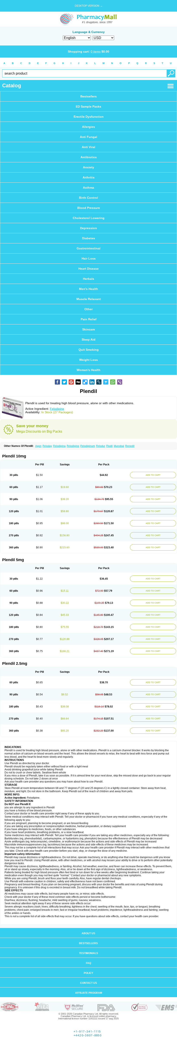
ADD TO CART (153, 475)
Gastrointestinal (88, 248)
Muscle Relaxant (88, 299)
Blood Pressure (88, 208)
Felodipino (73, 445)
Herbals (88, 278)
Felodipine (57, 408)
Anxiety (88, 167)
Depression (88, 228)
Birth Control (88, 197)
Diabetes (88, 238)
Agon (38, 445)
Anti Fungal (88, 137)
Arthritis (89, 177)
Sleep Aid (88, 339)
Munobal (119, 445)
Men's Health (88, 289)
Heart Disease (88, 268)
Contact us (88, 982)
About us (88, 933)
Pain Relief (88, 319)
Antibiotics (89, 157)
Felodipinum (87, 445)
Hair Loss (89, 258)
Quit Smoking (89, 349)
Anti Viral (88, 147)
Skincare (88, 329)
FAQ (88, 963)
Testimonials (88, 953)
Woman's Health (88, 370)
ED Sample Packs (88, 106)
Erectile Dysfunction (89, 116)
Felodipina (59, 445)
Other (88, 309)
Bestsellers (88, 96)
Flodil (109, 445)
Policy (88, 973)
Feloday (47, 445)
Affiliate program (88, 992)
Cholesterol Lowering (88, 218)
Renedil (129, 445)
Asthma (88, 187)
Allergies (88, 126)
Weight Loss (88, 359)
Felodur (100, 445)
